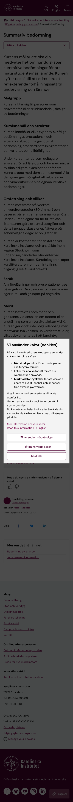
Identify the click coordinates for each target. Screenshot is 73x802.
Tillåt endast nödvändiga (37, 437)
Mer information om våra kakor (26, 424)
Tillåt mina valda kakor (36, 447)
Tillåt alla (36, 456)
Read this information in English (26, 428)
